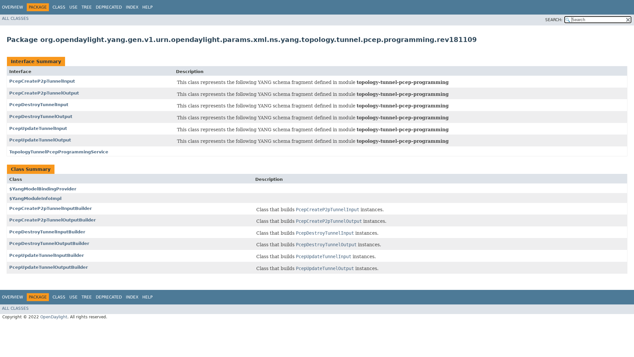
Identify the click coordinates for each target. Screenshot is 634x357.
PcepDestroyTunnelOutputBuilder (49, 243)
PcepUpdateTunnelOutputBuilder (48, 267)
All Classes (15, 18)
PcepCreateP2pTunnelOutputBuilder (52, 220)
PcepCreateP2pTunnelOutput (44, 93)
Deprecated (109, 7)
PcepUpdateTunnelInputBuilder (46, 255)
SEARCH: (553, 20)
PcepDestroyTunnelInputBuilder (47, 231)
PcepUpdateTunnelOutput (40, 140)
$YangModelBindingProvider (42, 188)
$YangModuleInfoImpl (35, 198)
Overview (12, 7)
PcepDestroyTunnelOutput (40, 116)
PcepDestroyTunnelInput (38, 104)
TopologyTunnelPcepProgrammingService (58, 151)
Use (73, 7)
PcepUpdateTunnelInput (38, 128)
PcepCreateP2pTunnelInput (42, 81)
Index (132, 7)
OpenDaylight (53, 317)
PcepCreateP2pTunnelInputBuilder (50, 208)
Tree (87, 7)
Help (147, 7)
